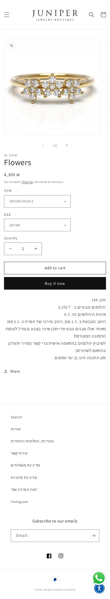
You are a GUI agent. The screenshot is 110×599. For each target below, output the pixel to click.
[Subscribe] (93, 535)
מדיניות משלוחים (25, 465)
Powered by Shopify (64, 589)
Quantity (10, 238)
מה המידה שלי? (24, 489)
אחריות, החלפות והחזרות (32, 441)
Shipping (27, 182)
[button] (7, 15)
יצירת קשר (19, 453)
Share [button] (15, 371)
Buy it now (55, 283)
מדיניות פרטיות (24, 477)
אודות (16, 429)
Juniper (48, 589)
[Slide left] (43, 145)
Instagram (19, 501)
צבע (7, 214)
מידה (8, 190)
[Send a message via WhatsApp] (99, 578)
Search (16, 417)
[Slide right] (67, 145)
